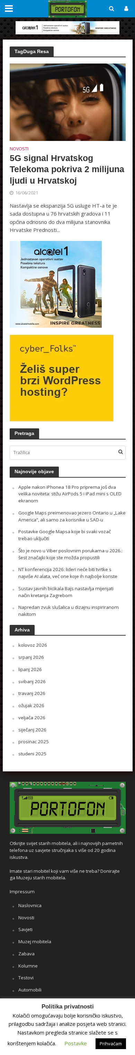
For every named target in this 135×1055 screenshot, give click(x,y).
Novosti (19, 149)
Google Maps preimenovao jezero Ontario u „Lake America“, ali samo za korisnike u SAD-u (72, 516)
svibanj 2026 (32, 681)
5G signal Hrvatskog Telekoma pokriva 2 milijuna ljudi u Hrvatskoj (67, 169)
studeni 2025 (32, 754)
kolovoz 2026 (32, 645)
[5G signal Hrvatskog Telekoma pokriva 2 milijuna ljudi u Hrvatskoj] (68, 101)
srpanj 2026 (31, 657)
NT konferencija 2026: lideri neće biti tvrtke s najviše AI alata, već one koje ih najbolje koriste (67, 572)
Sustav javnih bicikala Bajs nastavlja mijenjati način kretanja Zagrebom (66, 591)
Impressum (22, 891)
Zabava (26, 954)
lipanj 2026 (30, 669)
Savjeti (25, 929)
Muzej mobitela (34, 941)
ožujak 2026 (31, 705)
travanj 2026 (31, 693)
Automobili (30, 990)
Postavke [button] (75, 1043)
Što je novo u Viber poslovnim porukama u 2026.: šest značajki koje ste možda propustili (70, 554)
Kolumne (28, 966)
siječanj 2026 (32, 730)
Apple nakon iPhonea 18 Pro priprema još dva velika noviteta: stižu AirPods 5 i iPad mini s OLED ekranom (70, 494)
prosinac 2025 (33, 741)
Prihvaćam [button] (111, 1043)
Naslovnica (30, 905)
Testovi (26, 977)
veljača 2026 (31, 717)
